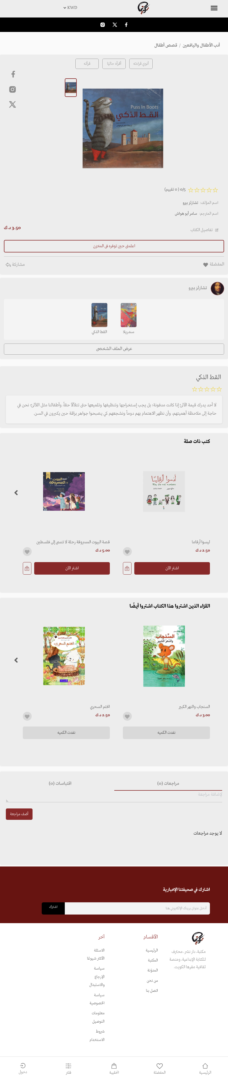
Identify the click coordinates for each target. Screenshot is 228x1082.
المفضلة (159, 1073)
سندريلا (128, 332)
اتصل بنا (152, 991)
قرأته (87, 64)
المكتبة (153, 960)
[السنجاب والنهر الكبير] (164, 656)
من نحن (152, 981)
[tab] (168, 784)
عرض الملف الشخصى (114, 348)
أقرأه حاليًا (114, 64)
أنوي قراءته (141, 64)
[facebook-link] (126, 25)
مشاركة (18, 264)
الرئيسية (152, 950)
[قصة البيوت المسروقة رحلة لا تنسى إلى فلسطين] (64, 491)
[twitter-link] (115, 25)
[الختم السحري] (64, 656)
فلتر (68, 1073)
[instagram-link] (102, 25)
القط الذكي (99, 332)
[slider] (207, 390)
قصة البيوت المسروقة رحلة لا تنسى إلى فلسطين (73, 542)
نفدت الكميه (166, 733)
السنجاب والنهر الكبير (194, 707)
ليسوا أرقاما (201, 542)
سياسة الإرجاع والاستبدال (97, 977)
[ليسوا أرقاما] (164, 491)
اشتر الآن (172, 568)
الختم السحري (100, 707)
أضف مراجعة (19, 814)
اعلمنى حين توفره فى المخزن (114, 246)
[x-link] (12, 104)
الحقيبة (114, 1073)
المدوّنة (152, 970)
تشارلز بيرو (190, 203)
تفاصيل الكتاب (201, 230)
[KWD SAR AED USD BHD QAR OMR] (114, 8)
